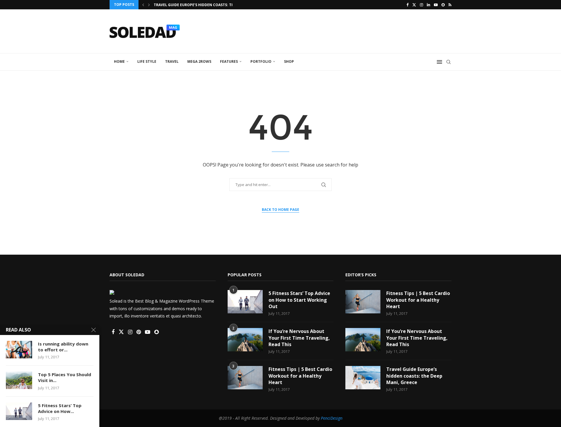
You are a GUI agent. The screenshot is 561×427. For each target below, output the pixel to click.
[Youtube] (436, 4)
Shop (289, 61)
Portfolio (260, 61)
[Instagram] (421, 4)
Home (119, 61)
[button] (143, 4)
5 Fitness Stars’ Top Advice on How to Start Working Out (299, 300)
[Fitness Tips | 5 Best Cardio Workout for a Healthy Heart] (245, 377)
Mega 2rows (199, 61)
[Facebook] (407, 4)
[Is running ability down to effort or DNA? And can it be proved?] (19, 349)
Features (229, 61)
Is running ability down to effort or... (63, 347)
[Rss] (450, 4)
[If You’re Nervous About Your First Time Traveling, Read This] (245, 339)
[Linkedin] (428, 4)
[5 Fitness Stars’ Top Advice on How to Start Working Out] (245, 301)
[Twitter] (414, 4)
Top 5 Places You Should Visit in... (64, 377)
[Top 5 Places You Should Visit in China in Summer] (19, 380)
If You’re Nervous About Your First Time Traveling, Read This (299, 338)
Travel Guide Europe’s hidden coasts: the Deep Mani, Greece (414, 376)
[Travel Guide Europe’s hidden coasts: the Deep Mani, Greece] (362, 377)
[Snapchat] (443, 4)
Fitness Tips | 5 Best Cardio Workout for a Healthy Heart (300, 376)
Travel (172, 61)
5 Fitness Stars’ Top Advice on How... (60, 408)
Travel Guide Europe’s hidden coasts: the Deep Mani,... (207, 4)
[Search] (448, 61)
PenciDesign (331, 418)
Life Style (146, 61)
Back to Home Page (280, 209)
